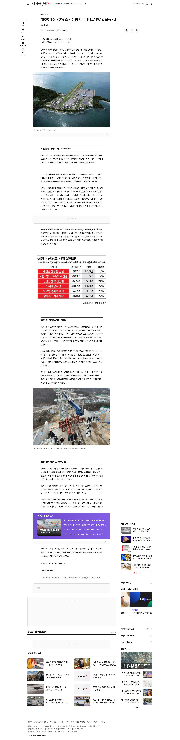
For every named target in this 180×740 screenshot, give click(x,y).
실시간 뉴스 (57, 3)
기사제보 (67, 722)
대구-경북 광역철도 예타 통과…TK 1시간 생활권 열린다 (132, 684)
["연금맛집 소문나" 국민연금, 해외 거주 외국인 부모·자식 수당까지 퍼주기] (82, 706)
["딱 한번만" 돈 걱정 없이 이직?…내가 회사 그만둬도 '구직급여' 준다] (36, 706)
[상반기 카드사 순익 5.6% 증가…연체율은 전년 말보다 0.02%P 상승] (126, 569)
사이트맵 (102, 722)
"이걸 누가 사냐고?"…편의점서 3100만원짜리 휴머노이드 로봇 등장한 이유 (84, 525)
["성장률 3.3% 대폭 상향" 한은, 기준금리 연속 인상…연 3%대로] (82, 668)
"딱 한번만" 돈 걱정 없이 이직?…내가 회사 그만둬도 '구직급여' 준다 (57, 701)
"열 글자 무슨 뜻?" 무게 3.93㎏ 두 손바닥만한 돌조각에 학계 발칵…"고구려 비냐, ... (84, 530)
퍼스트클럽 (53, 722)
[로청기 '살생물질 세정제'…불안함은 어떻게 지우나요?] (36, 693)
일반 (47, 14)
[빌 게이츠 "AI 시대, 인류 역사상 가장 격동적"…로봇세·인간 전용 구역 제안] (126, 542)
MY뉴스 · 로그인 (138, 4)
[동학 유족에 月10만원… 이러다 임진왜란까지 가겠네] (36, 681)
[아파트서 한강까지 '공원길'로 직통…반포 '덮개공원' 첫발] (126, 533)
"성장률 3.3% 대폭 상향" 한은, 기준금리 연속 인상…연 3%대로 (104, 663)
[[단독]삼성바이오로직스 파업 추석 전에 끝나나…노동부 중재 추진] (126, 551)
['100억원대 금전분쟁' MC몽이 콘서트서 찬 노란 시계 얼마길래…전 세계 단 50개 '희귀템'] (147, 695)
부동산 (43, 14)
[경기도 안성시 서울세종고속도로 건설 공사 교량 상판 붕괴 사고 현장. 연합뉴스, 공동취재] (71, 416)
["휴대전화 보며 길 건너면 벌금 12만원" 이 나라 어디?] (36, 668)
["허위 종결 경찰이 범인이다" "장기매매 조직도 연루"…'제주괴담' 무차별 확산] (147, 704)
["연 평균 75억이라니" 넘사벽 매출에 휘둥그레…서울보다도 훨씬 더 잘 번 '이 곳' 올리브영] (147, 677)
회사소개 (30, 722)
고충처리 (96, 722)
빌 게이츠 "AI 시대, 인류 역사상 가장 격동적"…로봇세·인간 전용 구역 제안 (142, 539)
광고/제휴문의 (37, 722)
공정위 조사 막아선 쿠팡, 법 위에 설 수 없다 (103, 688)
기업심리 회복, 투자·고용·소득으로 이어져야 (104, 676)
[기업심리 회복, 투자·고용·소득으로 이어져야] (82, 681)
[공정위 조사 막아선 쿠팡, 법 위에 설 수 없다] (82, 693)
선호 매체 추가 (62, 30)
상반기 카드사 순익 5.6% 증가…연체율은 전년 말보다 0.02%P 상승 (142, 566)
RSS (72, 722)
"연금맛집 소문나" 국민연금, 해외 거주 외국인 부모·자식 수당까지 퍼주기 (104, 701)
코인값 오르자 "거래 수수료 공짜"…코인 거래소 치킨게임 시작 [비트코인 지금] (142, 557)
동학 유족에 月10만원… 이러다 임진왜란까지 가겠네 (57, 676)
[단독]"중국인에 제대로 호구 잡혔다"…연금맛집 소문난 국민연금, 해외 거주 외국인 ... (84, 520)
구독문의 (60, 722)
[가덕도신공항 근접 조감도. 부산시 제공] (71, 99)
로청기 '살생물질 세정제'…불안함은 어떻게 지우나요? (57, 688)
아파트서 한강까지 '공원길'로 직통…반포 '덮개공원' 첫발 (142, 530)
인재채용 (46, 722)
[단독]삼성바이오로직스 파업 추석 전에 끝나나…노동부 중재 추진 (142, 548)
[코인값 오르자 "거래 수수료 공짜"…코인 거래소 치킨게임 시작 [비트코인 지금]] (126, 560)
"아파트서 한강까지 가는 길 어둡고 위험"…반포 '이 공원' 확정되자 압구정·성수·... (84, 534)
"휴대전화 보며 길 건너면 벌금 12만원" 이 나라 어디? (57, 663)
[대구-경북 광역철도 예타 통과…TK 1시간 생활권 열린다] (147, 686)
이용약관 (89, 722)
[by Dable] (112, 632)
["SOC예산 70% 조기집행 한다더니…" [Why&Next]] (71, 278)
